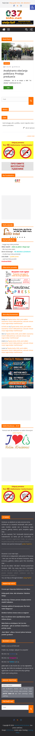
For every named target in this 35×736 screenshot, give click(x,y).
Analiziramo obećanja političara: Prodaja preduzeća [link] (16, 73)
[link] (32, 7)
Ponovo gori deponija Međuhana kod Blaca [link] (16, 589)
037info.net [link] (17, 67)
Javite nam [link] (5, 666)
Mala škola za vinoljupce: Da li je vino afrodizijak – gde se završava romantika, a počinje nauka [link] (15, 625)
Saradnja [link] (6, 63)
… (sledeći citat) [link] (30, 136)
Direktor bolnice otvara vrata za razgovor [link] (15, 613)
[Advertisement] (16, 207)
